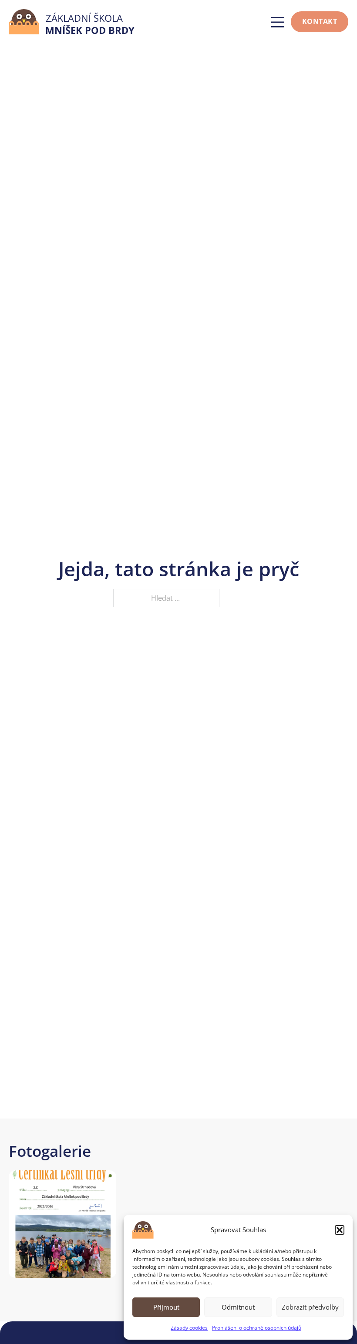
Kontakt (319, 21)
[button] (339, 1230)
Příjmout (166, 1307)
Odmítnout (238, 1307)
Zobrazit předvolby (310, 1307)
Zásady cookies (189, 1327)
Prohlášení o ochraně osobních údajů (256, 1327)
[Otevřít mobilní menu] (277, 22)
